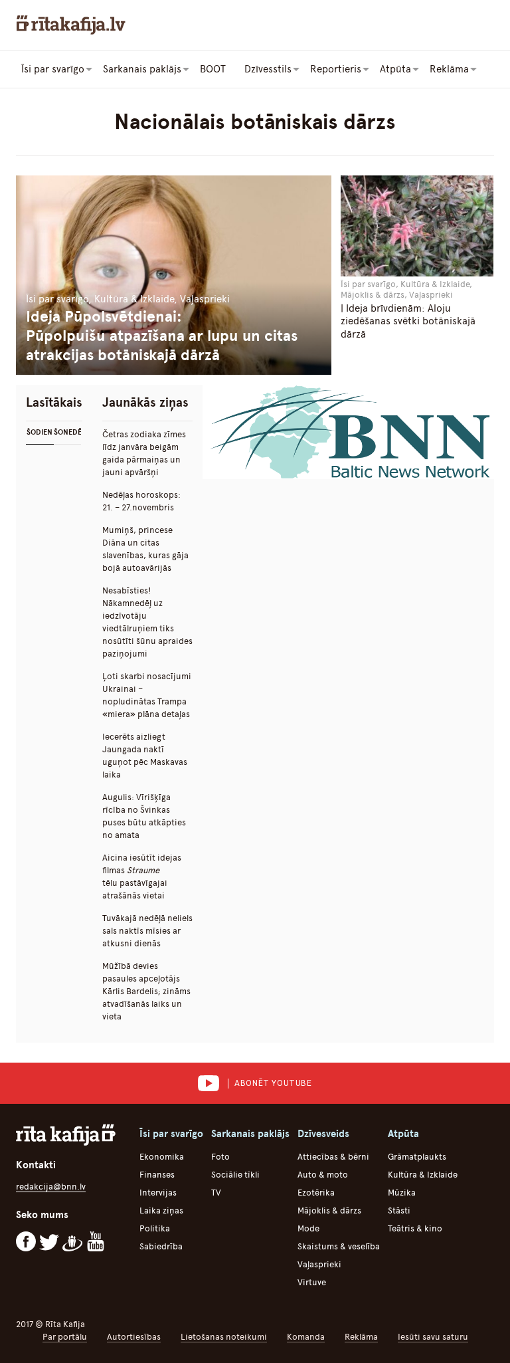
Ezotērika (316, 1193)
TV (216, 1193)
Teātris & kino (415, 1228)
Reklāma (361, 1337)
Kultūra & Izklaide (423, 1175)
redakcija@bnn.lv (51, 1187)
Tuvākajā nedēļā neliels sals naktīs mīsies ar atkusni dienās (147, 930)
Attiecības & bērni (333, 1157)
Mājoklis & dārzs (329, 1210)
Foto (220, 1157)
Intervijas (158, 1193)
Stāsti (399, 1210)
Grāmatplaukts (417, 1157)
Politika (154, 1228)
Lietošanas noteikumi (224, 1337)
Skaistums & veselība (339, 1246)
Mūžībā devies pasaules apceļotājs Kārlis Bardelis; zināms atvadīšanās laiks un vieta (146, 991)
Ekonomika (161, 1157)
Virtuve (312, 1282)
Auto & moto (323, 1175)
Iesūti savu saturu (433, 1337)
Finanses (157, 1175)
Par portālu (64, 1337)
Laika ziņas (161, 1210)
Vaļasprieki (319, 1264)
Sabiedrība (161, 1246)
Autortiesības (134, 1337)
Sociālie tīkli (235, 1175)
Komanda (306, 1337)
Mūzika (402, 1193)
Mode (308, 1228)
